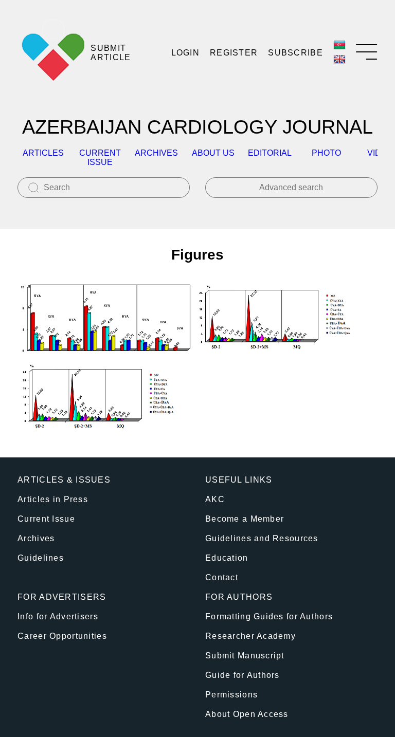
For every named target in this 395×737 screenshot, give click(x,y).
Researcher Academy (250, 636)
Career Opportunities (62, 636)
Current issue (100, 158)
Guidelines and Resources (261, 538)
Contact (221, 577)
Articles (43, 153)
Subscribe (295, 52)
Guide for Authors (242, 675)
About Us (213, 153)
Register (234, 52)
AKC (215, 499)
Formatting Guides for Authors (269, 616)
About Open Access (247, 714)
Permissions (231, 694)
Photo (326, 153)
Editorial (270, 153)
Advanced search (291, 187)
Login (185, 52)
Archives (156, 153)
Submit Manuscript (244, 655)
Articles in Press (52, 499)
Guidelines (40, 558)
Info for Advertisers (57, 616)
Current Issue (46, 518)
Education (226, 558)
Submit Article (111, 53)
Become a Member (244, 518)
